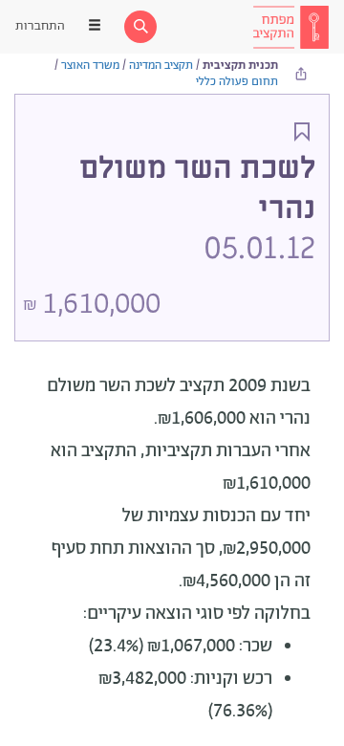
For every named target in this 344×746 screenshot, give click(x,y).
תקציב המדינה (161, 65)
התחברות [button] (40, 26)
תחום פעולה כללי (237, 82)
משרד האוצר (90, 65)
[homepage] (290, 27)
